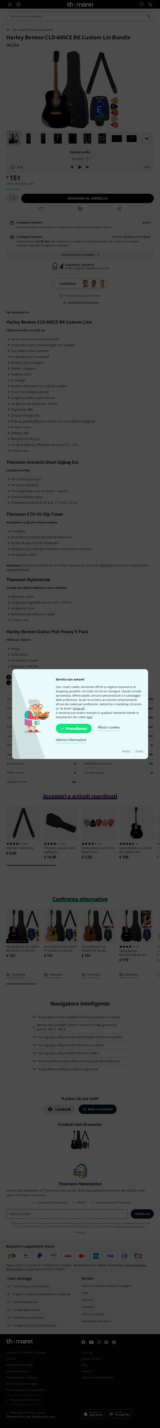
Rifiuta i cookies (109, 727)
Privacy (139, 751)
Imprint (126, 751)
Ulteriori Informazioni (71, 740)
